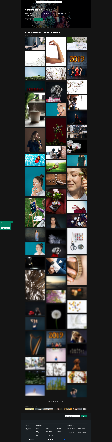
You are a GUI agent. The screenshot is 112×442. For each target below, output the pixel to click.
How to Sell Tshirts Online (71, 433)
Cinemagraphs (59, 431)
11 (57, 401)
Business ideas (77, 1)
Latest (26, 35)
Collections (65, 1)
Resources (83, 1)
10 (55, 401)
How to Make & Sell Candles (82, 432)
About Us (48, 421)
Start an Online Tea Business (71, 428)
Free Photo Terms (31, 421)
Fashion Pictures (48, 426)
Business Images (38, 426)
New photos (72, 1)
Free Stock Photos (27, 426)
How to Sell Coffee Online (81, 430)
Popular (30, 35)
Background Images (49, 431)
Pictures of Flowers (38, 434)
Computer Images (59, 429)
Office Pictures (38, 429)
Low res (41, 48)
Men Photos (48, 432)
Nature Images (48, 428)
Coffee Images (38, 428)
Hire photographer (39, 19)
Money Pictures (48, 429)
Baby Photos (37, 435)
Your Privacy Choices (60, 439)
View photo (36, 25)
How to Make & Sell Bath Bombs (82, 426)
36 (64, 401)
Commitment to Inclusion (39, 421)
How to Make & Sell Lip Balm (71, 430)
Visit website (29, 19)
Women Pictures (38, 432)
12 (59, 401)
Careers (26, 421)
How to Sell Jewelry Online (71, 432)
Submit (84, 416)
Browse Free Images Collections (28, 429)
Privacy (45, 421)
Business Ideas (69, 426)
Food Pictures (59, 428)
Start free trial (5, 228)
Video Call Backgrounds (49, 435)
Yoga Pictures (48, 434)
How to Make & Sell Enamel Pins (81, 429)
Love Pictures (59, 432)
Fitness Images (59, 434)
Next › (63, 401)
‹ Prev (49, 401)
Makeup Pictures (59, 426)
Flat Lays (37, 431)
